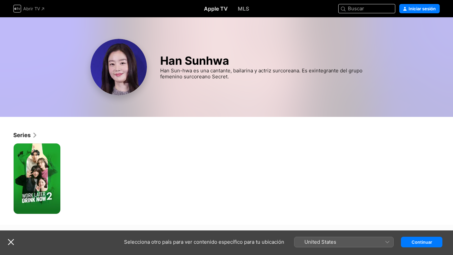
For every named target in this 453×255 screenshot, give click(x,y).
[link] (25, 135)
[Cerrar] (11, 242)
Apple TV (216, 8)
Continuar (422, 242)
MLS (243, 8)
